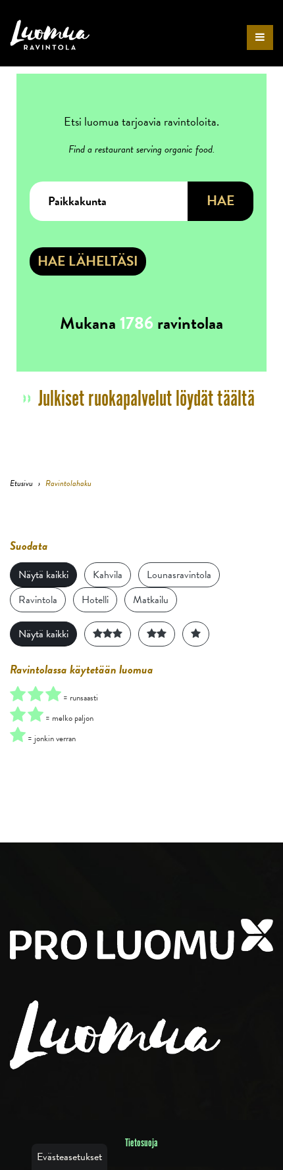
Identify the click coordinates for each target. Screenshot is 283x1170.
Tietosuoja (141, 1143)
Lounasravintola (179, 575)
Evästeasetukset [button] (69, 1157)
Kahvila (107, 575)
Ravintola (37, 600)
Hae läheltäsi (88, 261)
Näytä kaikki (43, 575)
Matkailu (150, 600)
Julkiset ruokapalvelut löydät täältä (146, 399)
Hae (220, 200)
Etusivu (21, 483)
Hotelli (95, 600)
